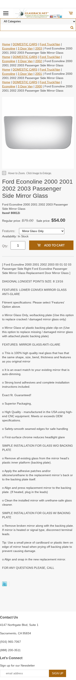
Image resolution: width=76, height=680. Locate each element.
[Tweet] (4, 585)
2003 (38, 48)
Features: (9, 231)
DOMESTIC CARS (25, 44)
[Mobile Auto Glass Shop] (38, 13)
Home (6, 44)
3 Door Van (25, 48)
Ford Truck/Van (50, 44)
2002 (38, 61)
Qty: (5, 246)
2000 (38, 86)
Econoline (8, 48)
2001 (38, 73)
